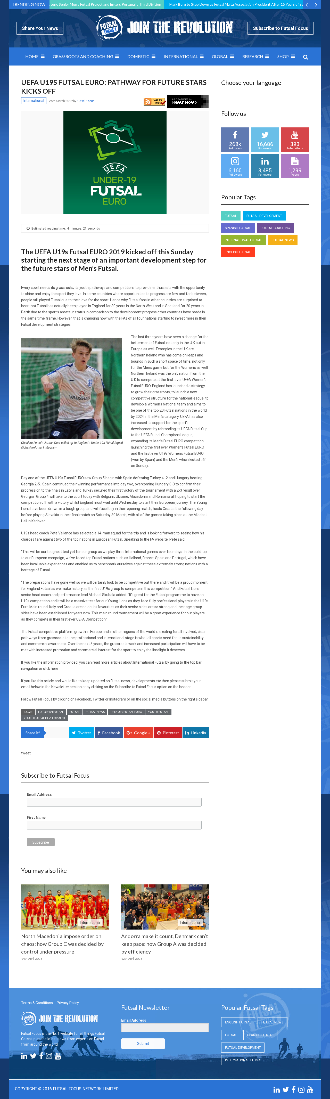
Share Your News (40, 28)
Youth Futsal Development (44, 718)
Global (220, 56)
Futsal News (95, 711)
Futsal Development (264, 216)
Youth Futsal (158, 711)
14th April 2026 (31, 958)
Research (252, 56)
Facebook (83, 699)
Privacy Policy (68, 1003)
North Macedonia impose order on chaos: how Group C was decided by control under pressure (62, 944)
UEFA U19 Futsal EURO (126, 711)
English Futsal (238, 252)
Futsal (75, 711)
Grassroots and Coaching (83, 56)
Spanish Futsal (238, 228)
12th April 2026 (131, 958)
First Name (36, 817)
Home (31, 56)
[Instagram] (49, 1057)
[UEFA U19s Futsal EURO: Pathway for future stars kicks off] (115, 162)
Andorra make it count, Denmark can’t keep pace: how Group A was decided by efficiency (164, 944)
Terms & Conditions (37, 1003)
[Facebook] (41, 1057)
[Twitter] (33, 1057)
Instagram (117, 699)
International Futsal (243, 240)
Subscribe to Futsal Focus (280, 28)
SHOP (283, 56)
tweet (26, 753)
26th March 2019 (61, 101)
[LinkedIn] (24, 1057)
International (181, 56)
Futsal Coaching (275, 228)
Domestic (138, 56)
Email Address (39, 794)
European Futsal (51, 711)
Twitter (98, 699)
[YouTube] (58, 1057)
